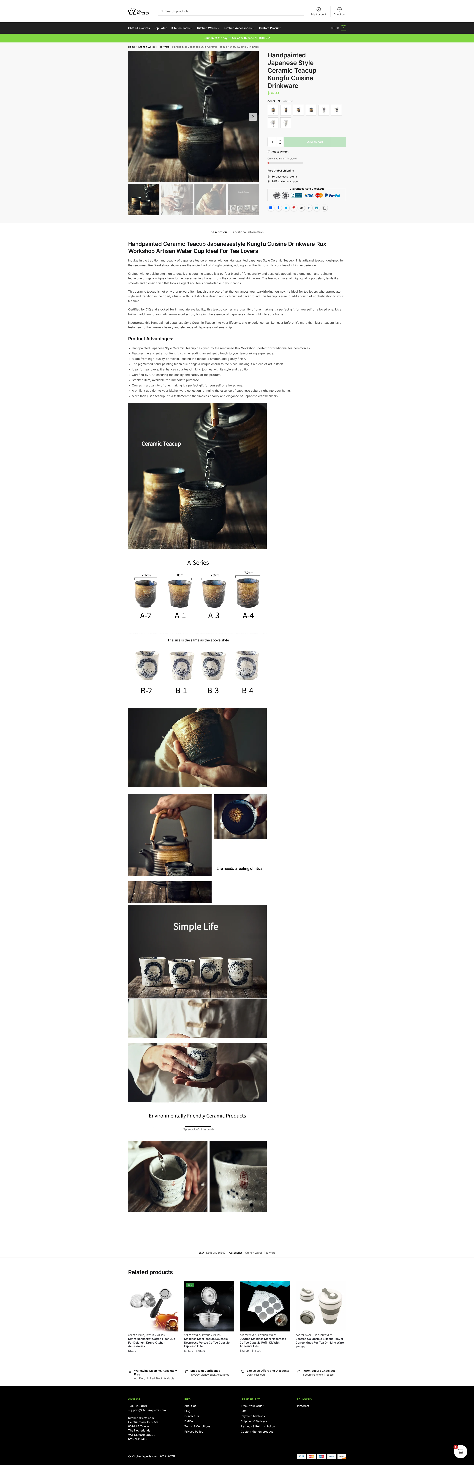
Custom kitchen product (257, 1431)
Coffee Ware (136, 1335)
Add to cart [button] (153, 1358)
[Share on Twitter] (286, 207)
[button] (253, 117)
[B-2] (336, 110)
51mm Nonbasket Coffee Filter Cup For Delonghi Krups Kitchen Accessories (151, 1342)
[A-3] (298, 110)
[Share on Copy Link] (324, 207)
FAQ (243, 1411)
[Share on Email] (301, 207)
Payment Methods (253, 1416)
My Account (318, 14)
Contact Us (191, 1416)
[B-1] (323, 110)
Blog (187, 1411)
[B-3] (273, 122)
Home (131, 46)
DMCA (188, 1421)
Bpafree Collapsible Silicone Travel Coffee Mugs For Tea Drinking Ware (320, 1340)
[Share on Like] (270, 207)
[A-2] (285, 110)
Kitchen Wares (146, 46)
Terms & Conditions (197, 1426)
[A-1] (273, 110)
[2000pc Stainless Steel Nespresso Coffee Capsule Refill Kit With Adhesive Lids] (265, 1306)
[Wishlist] (173, 1287)
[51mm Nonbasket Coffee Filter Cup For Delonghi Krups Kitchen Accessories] (153, 1306)
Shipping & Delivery (254, 1421)
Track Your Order (252, 1406)
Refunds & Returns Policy (258, 1426)
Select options (209, 1358)
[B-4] (285, 122)
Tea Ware (163, 46)
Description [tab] (218, 232)
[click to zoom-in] (193, 116)
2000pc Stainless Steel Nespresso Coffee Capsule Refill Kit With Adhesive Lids (263, 1342)
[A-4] (311, 110)
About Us (190, 1406)
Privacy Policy (193, 1431)
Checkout (339, 14)
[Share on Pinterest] (293, 207)
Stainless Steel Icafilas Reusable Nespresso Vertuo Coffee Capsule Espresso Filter (207, 1342)
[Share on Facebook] (278, 207)
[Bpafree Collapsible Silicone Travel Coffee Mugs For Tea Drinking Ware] (321, 1306)
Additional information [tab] (248, 232)
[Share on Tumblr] (309, 207)
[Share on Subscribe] (316, 207)
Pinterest (303, 1406)
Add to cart (315, 142)
